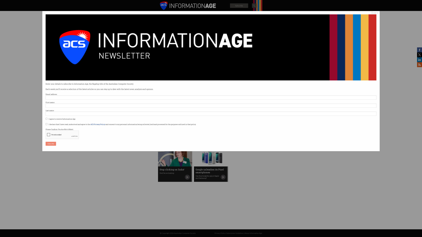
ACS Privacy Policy (98, 124)
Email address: (51, 94)
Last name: (50, 111)
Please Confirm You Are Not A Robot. (60, 129)
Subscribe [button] (51, 144)
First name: (50, 102)
